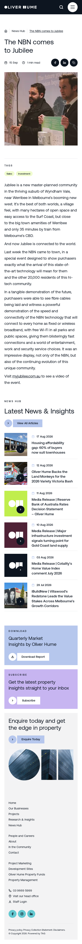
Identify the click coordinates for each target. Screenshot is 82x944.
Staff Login (20, 901)
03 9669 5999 (22, 890)
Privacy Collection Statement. (38, 929)
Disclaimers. (59, 929)
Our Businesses (18, 808)
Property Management (23, 880)
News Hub (18, 31)
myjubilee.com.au (26, 376)
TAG (43, 933)
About (12, 841)
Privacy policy (15, 929)
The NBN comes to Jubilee (46, 31)
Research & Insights (21, 819)
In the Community (20, 847)
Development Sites (21, 868)
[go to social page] (13, 914)
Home (12, 802)
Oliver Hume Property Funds (27, 874)
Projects (14, 814)
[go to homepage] (20, 7)
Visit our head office (26, 896)
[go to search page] (61, 7)
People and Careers (21, 835)
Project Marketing (20, 863)
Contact (14, 852)
